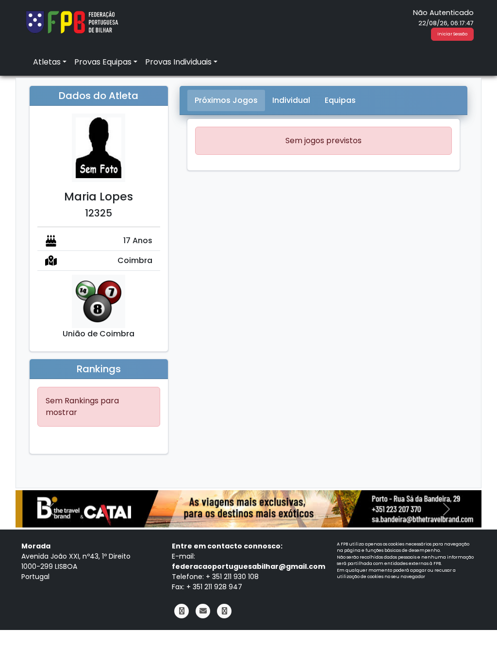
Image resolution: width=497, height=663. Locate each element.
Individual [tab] (291, 100)
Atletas (47, 61)
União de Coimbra (98, 333)
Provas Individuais (178, 61)
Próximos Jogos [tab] (226, 100)
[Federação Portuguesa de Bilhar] (71, 21)
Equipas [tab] (340, 100)
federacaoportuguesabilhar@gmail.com (248, 566)
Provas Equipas (103, 61)
